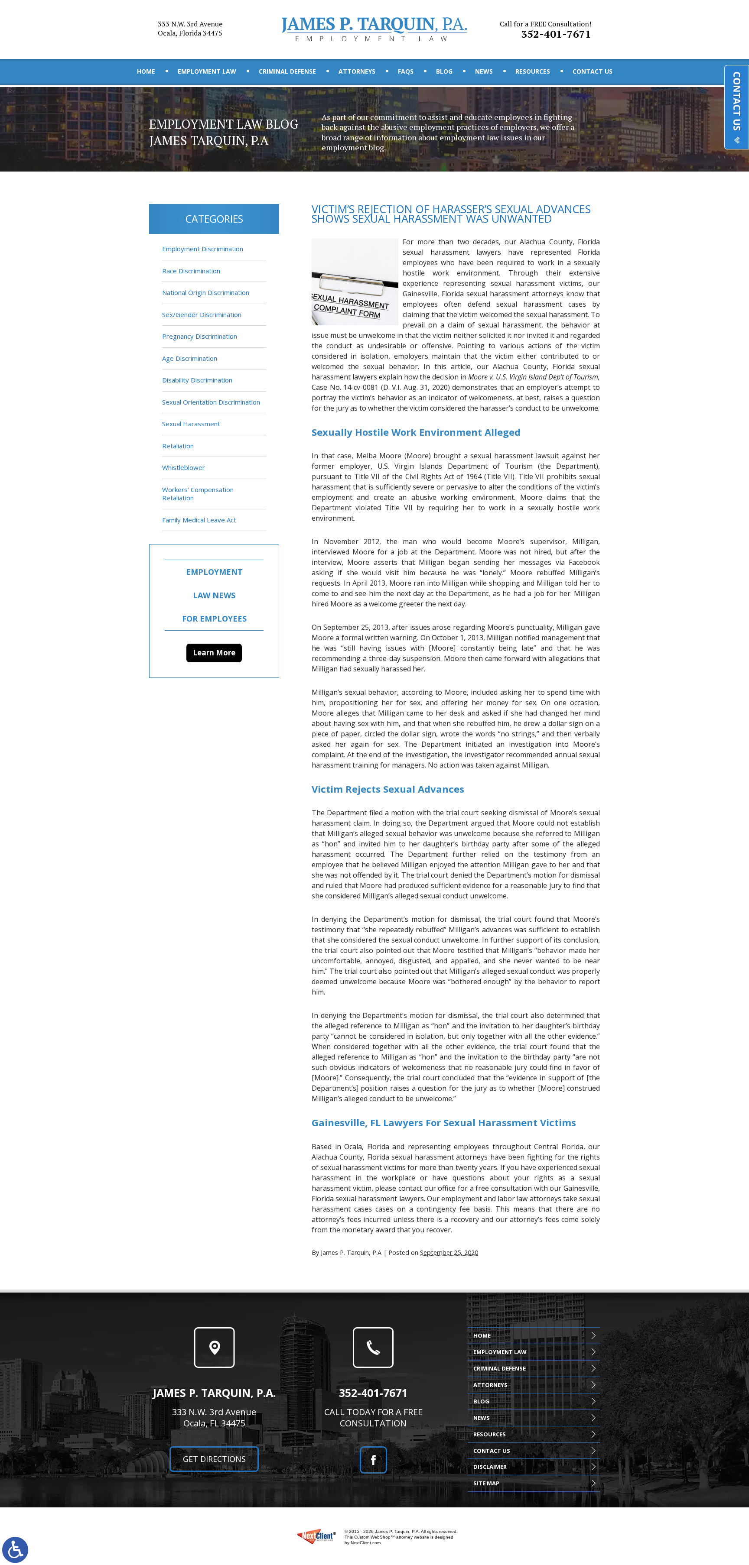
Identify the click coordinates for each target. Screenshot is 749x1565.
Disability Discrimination (197, 380)
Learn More (214, 653)
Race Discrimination (191, 270)
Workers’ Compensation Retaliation (198, 493)
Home (146, 71)
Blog (444, 71)
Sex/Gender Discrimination (201, 314)
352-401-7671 (545, 29)
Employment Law (207, 71)
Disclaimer (490, 1467)
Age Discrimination (189, 358)
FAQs (406, 71)
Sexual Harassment (191, 423)
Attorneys (357, 71)
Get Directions (214, 1459)
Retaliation (178, 445)
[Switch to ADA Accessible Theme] (15, 1550)
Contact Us (592, 71)
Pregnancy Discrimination (199, 336)
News (484, 71)
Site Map (486, 1483)
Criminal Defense (287, 71)
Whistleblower (183, 467)
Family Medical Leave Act (199, 519)
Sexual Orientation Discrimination (211, 402)
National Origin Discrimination (205, 292)
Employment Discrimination (202, 248)
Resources (532, 71)
